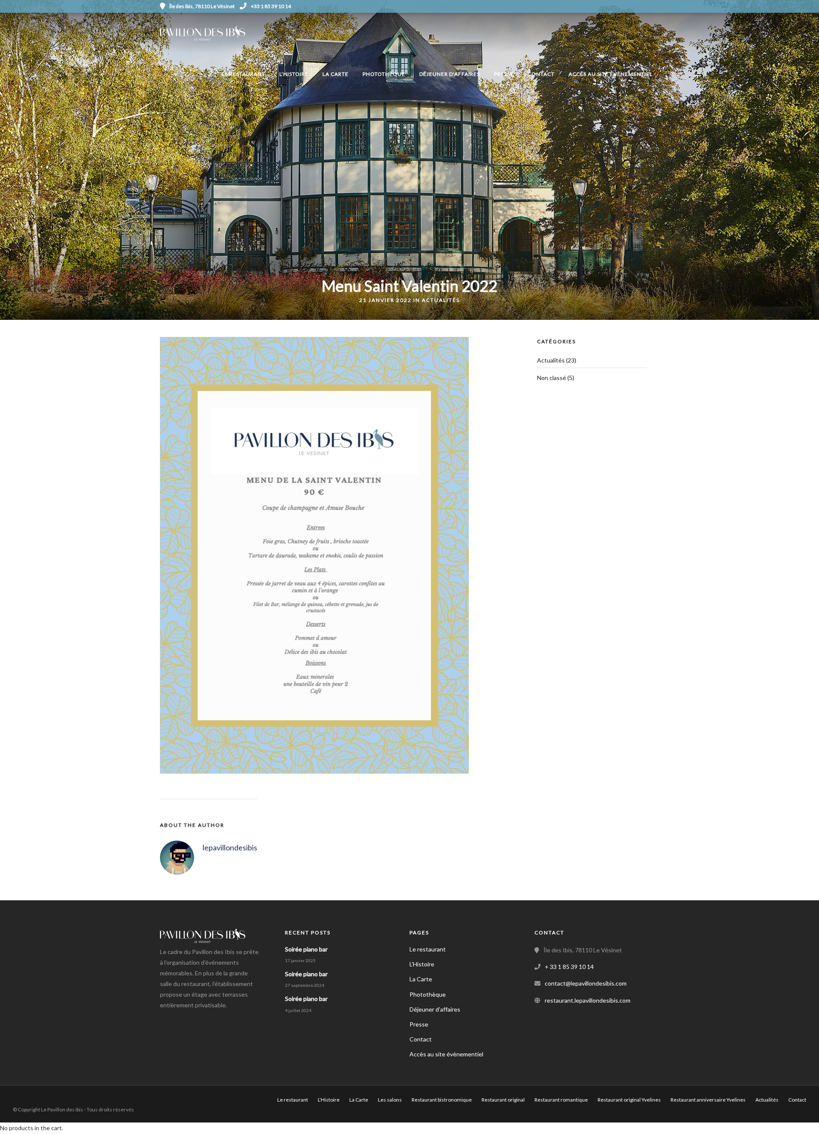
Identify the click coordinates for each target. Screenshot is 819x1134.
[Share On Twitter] (34, 1116)
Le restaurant (243, 74)
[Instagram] (656, 6)
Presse (504, 74)
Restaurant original (503, 1099)
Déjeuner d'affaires (449, 74)
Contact (541, 74)
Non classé (551, 377)
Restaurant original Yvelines (629, 1099)
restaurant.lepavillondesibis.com (587, 1000)
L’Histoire (293, 74)
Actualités (441, 300)
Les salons (390, 1099)
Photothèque (384, 74)
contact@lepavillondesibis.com (586, 983)
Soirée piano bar (306, 949)
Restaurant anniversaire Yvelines (708, 1099)
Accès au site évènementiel (611, 74)
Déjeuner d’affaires (435, 1009)
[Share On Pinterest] (47, 1116)
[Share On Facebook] (20, 1116)
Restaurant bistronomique (442, 1099)
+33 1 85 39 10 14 (271, 6)
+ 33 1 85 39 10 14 (569, 966)
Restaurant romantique (561, 1099)
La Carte (335, 74)
